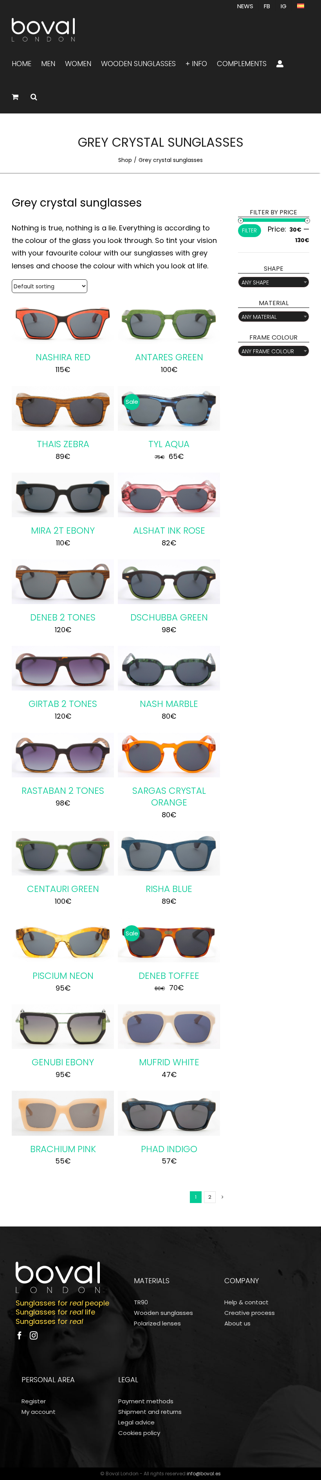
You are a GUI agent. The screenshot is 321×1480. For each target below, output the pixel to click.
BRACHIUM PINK (63, 1149)
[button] (34, 96)
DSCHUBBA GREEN (169, 617)
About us (237, 1323)
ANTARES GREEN (169, 357)
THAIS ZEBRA (63, 444)
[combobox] (273, 282)
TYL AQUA (168, 444)
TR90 (141, 1302)
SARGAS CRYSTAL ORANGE (169, 796)
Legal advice (136, 1422)
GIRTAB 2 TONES (63, 704)
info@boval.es (204, 1473)
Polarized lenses (157, 1323)
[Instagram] (34, 1336)
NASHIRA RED (63, 357)
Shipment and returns (150, 1412)
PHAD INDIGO (169, 1149)
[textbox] (273, 282)
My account (39, 1412)
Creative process (249, 1313)
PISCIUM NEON (63, 975)
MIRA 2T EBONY (63, 530)
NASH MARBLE (169, 704)
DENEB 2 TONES (63, 617)
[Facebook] (19, 1336)
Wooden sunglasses (163, 1313)
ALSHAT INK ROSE (169, 530)
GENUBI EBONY (63, 1062)
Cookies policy (139, 1433)
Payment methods (145, 1401)
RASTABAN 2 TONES (63, 790)
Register (34, 1401)
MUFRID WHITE (169, 1062)
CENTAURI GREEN (63, 889)
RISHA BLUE (169, 889)
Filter (249, 230)
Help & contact (246, 1302)
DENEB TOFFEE (169, 975)
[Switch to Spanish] (300, 6)
